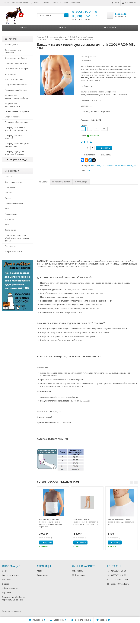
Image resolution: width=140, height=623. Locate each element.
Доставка (35, 3)
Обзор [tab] (45, 181)
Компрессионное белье (16, 58)
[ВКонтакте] (82, 160)
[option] (53, 518)
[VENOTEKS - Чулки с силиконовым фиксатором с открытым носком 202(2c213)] (87, 502)
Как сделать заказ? (13, 182)
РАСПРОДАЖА (11, 44)
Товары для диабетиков (16, 90)
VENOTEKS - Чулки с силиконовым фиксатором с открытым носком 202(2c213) (85, 521)
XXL (104, 128)
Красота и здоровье (14, 79)
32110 (87, 171)
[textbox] (52, 15)
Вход (117, 3)
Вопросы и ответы (13, 251)
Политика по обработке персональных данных (13, 598)
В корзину (105, 148)
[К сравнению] (62, 542)
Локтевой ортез (113, 165)
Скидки (8, 198)
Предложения (11, 214)
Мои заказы (77, 570)
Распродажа (109, 27)
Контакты (75, 3)
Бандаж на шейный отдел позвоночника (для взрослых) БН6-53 (121, 521)
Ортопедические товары (16, 68)
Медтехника (10, 74)
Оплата (46, 3)
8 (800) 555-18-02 (84, 16)
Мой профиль (78, 575)
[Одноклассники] (86, 160)
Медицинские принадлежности (12, 104)
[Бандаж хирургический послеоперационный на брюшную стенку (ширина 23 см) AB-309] (53, 502)
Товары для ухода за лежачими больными (14, 152)
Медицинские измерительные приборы (16, 96)
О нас (6, 3)
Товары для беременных (16, 122)
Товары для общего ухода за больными (17, 144)
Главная (23, 27)
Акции (62, 27)
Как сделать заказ (20, 3)
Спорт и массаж (12, 116)
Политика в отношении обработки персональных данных (17, 238)
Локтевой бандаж (128, 165)
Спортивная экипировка (16, 84)
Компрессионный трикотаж (13, 51)
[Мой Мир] (90, 160)
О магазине (10, 187)
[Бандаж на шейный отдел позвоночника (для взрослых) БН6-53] (121, 502)
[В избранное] (66, 542)
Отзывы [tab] (82, 181)
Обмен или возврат (14, 203)
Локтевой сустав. (98, 165)
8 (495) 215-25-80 (84, 12)
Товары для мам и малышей (13, 136)
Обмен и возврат (60, 3)
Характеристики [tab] (62, 181)
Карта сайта (10, 230)
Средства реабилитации (16, 63)
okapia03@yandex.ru (120, 584)
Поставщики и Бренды (16, 159)
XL (96, 128)
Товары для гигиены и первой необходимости (16, 128)
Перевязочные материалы (17, 111)
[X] (94, 160)
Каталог (13, 38)
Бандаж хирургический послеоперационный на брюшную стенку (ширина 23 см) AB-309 (52, 523)
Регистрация (130, 3)
